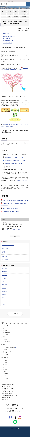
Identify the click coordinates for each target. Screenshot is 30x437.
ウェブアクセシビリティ (7, 393)
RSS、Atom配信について (7, 391)
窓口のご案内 (5, 248)
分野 (16, 14)
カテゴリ (10, 11)
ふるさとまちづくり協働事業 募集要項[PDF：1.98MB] (15, 200)
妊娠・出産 (4, 268)
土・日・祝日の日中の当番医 (8, 245)
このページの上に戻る (15, 313)
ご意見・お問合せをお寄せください (9, 395)
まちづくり (23, 14)
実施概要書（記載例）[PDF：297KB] (13, 163)
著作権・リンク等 (6, 386)
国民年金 (4, 294)
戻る (15, 236)
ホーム (3, 11)
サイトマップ (3, 1)
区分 (16, 11)
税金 (3, 297)
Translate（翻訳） (6, 399)
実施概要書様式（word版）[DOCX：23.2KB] (15, 160)
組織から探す (10, 1)
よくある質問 (5, 259)
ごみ (3, 281)
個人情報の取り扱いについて (8, 384)
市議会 (4, 328)
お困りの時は (5, 301)
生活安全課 (23, 16)
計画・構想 (5, 330)
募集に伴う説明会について (9, 36)
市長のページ (5, 325)
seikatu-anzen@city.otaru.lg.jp (13, 230)
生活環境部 (15, 16)
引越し (4, 366)
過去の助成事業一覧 (7, 43)
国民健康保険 (5, 291)
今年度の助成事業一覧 (8, 40)
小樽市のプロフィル (7, 327)
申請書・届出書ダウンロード (6, 252)
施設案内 (4, 338)
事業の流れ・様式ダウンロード (10, 38)
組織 (9, 16)
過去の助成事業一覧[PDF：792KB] (11, 208)
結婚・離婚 (4, 275)
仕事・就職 (4, 284)
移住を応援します (6, 332)
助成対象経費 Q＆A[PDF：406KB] (11, 211)
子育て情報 (4, 271)
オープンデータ (6, 339)
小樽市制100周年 (6, 341)
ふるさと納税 (5, 334)
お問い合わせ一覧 (6, 397)
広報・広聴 (4, 256)
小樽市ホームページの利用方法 (8, 388)
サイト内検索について (7, 390)
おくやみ (4, 288)
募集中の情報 (23, 11)
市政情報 (4, 336)
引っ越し (4, 278)
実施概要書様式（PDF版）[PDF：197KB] (14, 157)
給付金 (3, 304)
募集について (6, 33)
